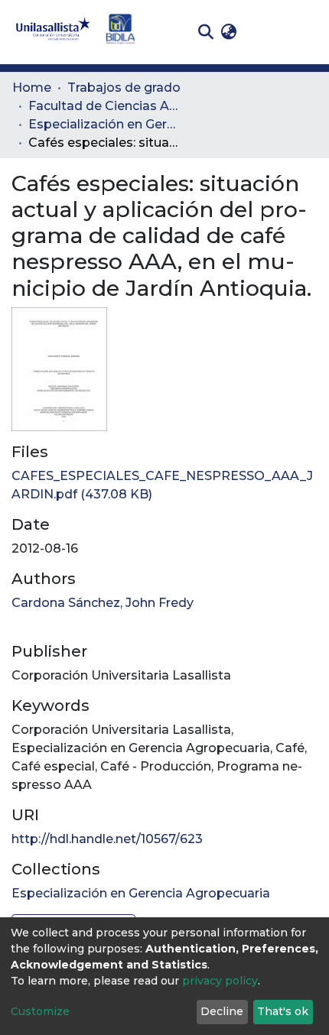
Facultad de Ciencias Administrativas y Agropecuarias (104, 106)
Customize (40, 1011)
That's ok (282, 1011)
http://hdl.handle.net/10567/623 (107, 839)
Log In (264, 31)
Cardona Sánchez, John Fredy (102, 602)
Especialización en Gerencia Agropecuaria (104, 124)
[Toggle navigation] (306, 32)
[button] (228, 32)
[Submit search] (205, 32)
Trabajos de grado (124, 87)
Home (31, 87)
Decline (221, 1011)
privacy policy (220, 981)
